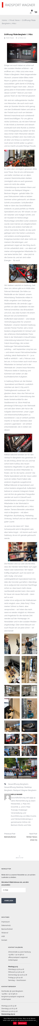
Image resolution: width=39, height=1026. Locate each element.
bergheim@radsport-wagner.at (12, 996)
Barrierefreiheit (7, 929)
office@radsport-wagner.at (18, 957)
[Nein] (37, 1021)
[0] (30, 12)
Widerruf (4, 933)
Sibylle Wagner (10, 38)
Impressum (5, 922)
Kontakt (4, 940)
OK (15, 1023)
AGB (3, 936)
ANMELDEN (8, 900)
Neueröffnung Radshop (14, 787)
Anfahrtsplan (13, 960)
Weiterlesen (22, 1023)
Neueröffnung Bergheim (18, 784)
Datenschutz (6, 925)
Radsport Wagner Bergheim (24, 790)
